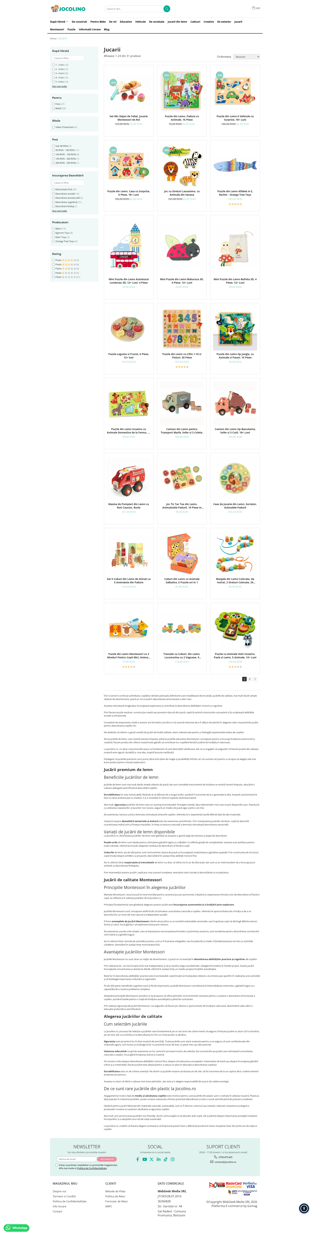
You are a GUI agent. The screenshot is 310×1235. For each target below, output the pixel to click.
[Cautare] (166, 8)
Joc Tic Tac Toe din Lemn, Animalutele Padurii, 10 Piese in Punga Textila (181, 505)
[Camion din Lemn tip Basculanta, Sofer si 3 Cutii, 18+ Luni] (235, 404)
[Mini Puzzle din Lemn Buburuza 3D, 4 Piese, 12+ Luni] (182, 247)
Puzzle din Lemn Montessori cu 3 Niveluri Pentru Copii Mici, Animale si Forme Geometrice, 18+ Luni (128, 655)
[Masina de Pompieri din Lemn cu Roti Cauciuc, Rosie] (129, 478)
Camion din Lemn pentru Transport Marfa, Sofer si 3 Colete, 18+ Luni (182, 430)
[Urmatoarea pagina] (255, 679)
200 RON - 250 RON (65, 162)
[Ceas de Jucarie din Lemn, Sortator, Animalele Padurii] (235, 478)
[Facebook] (137, 1159)
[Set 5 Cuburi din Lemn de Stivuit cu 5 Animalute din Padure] (129, 553)
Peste (58, 260)
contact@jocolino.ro (225, 1162)
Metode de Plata (115, 1191)
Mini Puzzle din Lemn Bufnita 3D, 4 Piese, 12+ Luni (235, 280)
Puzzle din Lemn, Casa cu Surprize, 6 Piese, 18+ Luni (128, 193)
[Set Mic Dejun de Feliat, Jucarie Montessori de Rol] (129, 90)
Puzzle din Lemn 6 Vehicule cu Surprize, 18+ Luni (235, 118)
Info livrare (59, 1206)
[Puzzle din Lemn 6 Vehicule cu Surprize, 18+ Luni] (235, 91)
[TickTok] (165, 1159)
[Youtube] (144, 1159)
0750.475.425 (225, 1157)
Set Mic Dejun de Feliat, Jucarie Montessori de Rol (129, 118)
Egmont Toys (62, 232)
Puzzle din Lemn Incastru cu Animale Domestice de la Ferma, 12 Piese (129, 430)
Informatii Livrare (90, 29)
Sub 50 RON (61, 146)
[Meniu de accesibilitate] (304, 1208)
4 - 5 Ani (59, 77)
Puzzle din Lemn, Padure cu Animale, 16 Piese (182, 118)
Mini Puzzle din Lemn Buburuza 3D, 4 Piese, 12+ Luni (182, 280)
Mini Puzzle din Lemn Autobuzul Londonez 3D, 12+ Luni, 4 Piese (129, 280)
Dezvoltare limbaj (64, 206)
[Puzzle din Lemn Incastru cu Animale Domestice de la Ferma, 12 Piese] (129, 404)
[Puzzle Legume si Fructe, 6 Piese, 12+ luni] (129, 328)
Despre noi (59, 1191)
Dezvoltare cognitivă (66, 202)
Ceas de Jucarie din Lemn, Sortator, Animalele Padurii (235, 505)
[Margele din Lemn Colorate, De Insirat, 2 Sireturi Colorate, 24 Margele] (235, 554)
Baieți (58, 108)
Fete (57, 104)
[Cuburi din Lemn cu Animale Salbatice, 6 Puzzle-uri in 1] (182, 554)
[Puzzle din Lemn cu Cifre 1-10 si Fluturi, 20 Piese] (182, 329)
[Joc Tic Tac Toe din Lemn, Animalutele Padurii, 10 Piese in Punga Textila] (182, 479)
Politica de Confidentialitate (92, 1168)
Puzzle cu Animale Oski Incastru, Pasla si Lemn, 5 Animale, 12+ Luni (235, 655)
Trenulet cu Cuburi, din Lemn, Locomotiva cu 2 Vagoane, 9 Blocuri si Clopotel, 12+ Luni (181, 655)
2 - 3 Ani (59, 69)
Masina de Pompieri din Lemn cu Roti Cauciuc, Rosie (128, 505)
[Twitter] (151, 1159)
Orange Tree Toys (64, 241)
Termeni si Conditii (64, 1196)
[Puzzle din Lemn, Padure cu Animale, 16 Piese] (182, 91)
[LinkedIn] (158, 1159)
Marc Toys (60, 237)
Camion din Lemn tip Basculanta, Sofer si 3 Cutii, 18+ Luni (235, 430)
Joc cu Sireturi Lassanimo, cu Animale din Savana (182, 193)
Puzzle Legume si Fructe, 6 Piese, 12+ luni (128, 355)
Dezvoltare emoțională (67, 197)
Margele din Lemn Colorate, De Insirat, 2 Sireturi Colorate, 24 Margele (235, 580)
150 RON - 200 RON (65, 158)
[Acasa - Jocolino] (68, 8)
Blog (106, 29)
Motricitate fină (63, 189)
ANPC (108, 1206)
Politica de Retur (115, 1196)
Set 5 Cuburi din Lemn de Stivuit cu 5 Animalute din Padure (129, 580)
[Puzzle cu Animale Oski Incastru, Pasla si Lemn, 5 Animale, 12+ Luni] (235, 628)
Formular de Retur (116, 1201)
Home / (54, 38)
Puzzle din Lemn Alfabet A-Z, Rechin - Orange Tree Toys (235, 193)
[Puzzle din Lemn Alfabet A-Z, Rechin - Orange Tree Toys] (235, 166)
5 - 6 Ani (59, 81)
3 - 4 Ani (59, 73)
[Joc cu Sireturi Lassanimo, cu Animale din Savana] (182, 166)
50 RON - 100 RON (65, 150)
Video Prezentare (64, 127)
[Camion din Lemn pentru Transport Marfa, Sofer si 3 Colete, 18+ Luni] (182, 404)
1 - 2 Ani (59, 64)
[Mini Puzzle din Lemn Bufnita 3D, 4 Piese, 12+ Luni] (235, 247)
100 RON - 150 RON (65, 154)
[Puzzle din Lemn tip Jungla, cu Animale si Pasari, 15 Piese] (235, 329)
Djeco (58, 228)
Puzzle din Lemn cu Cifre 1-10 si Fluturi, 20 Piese (181, 355)
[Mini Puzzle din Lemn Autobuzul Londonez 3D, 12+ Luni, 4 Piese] (129, 247)
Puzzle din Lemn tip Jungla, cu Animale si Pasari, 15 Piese (235, 355)
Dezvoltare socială (65, 193)
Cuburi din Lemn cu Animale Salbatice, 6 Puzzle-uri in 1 (181, 580)
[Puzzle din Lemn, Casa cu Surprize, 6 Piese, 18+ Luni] (129, 166)
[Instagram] (172, 1159)
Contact (57, 1211)
